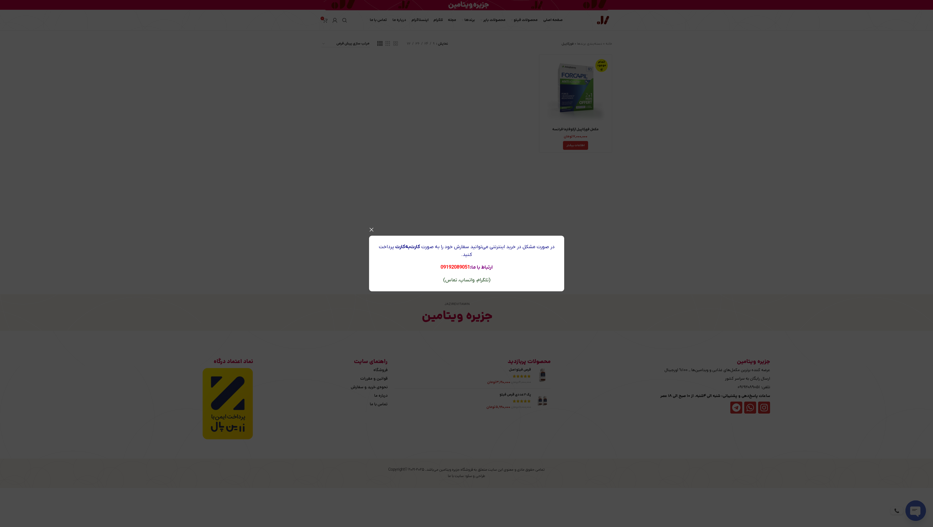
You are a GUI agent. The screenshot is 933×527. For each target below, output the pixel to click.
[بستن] (371, 229)
